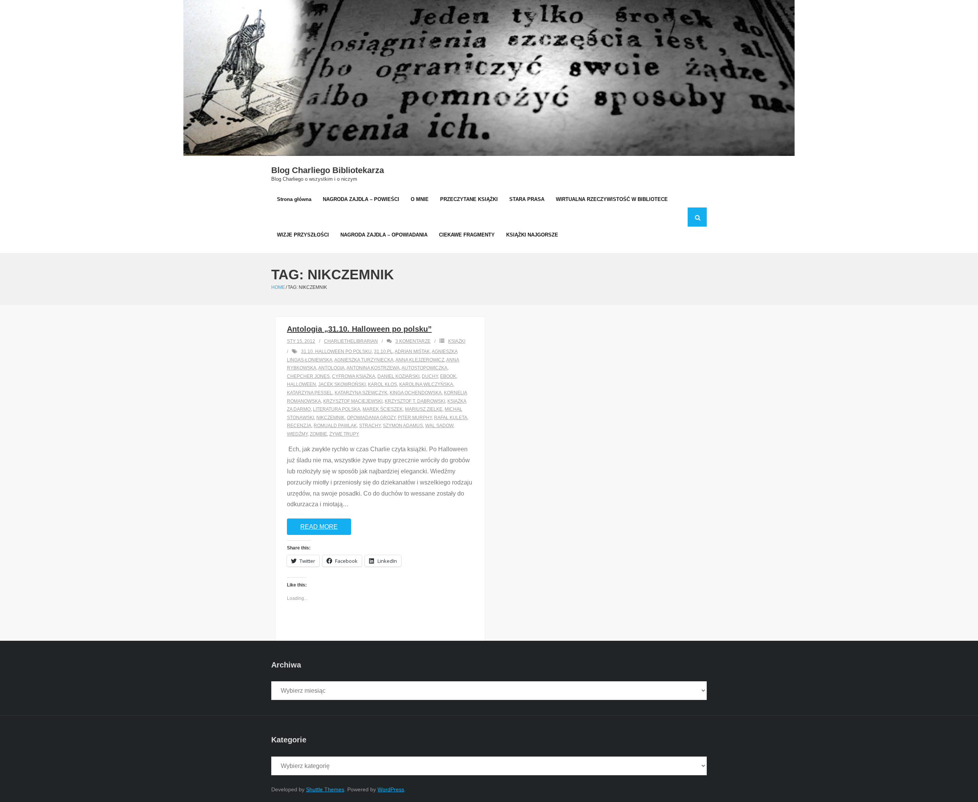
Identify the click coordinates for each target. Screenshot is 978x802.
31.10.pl (383, 351)
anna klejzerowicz (419, 360)
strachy (370, 425)
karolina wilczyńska (426, 384)
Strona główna (294, 199)
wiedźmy (297, 434)
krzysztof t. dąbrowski (415, 401)
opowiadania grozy (371, 417)
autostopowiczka (424, 368)
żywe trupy (344, 434)
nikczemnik (330, 417)
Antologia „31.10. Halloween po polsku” (359, 329)
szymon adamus (403, 425)
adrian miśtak (412, 351)
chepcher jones (308, 376)
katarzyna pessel (309, 392)
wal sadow (439, 425)
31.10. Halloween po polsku (336, 351)
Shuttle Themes (325, 789)
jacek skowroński (342, 384)
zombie (318, 434)
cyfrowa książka (353, 376)
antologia (331, 368)
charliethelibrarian (351, 341)
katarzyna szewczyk (361, 392)
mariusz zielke (423, 409)
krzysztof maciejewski (352, 401)
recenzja (299, 425)
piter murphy (415, 417)
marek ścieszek (383, 409)
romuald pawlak (335, 425)
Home (278, 287)
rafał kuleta (450, 417)
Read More (319, 526)
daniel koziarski (398, 376)
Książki (456, 341)
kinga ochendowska (416, 392)
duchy (430, 376)
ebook (448, 376)
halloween (301, 384)
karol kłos (382, 384)
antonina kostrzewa (373, 368)
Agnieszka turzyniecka (363, 360)
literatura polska (336, 409)
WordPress (390, 789)
